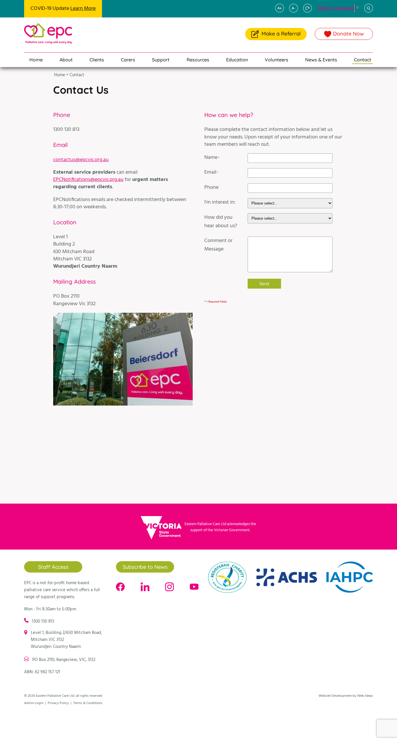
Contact (362, 60)
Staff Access (53, 567)
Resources (198, 60)
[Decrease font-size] (295, 11)
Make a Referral (281, 33)
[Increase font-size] (281, 11)
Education (237, 60)
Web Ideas (365, 696)
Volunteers (276, 60)
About (66, 60)
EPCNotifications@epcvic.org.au (88, 179)
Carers (128, 60)
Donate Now (348, 33)
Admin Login (33, 703)
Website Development (335, 696)
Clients (97, 60)
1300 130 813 (43, 621)
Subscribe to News (145, 567)
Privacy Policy (58, 703)
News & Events (321, 60)
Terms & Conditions (87, 703)
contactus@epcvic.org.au (81, 160)
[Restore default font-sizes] (309, 11)
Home (36, 60)
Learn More (83, 8)
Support (160, 60)
